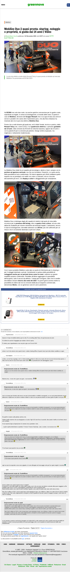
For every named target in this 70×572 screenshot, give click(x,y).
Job (36, 566)
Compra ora (41, 304)
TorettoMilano (9, 348)
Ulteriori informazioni (40, 553)
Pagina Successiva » (47, 528)
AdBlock (50, 564)
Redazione (57, 564)
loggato (16, 534)
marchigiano (9, 355)
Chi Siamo (7, 564)
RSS (27, 566)
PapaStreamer (9, 334)
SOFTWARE (29, 544)
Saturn (7, 365)
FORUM (64, 544)
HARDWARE (12, 544)
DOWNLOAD (37, 544)
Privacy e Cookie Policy (24, 564)
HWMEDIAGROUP (35, 546)
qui (23, 538)
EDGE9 (44, 544)
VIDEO (58, 544)
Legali (14, 564)
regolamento (25, 536)
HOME (5, 544)
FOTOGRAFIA (51, 544)
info (42, 331)
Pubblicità (43, 564)
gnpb (7, 469)
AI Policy (36, 564)
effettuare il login (9, 531)
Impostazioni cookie (45, 566)
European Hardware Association (34, 560)
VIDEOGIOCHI (20, 544)
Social (32, 566)
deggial (8, 431)
